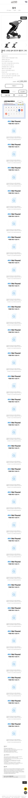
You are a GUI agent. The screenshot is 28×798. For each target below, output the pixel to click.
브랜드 (14, 10)
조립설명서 (22, 91)
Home (9, 10)
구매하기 (14, 86)
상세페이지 (5, 91)
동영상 (14, 91)
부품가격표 (7, 95)
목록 (25, 782)
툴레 (19, 10)
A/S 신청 (21, 95)
